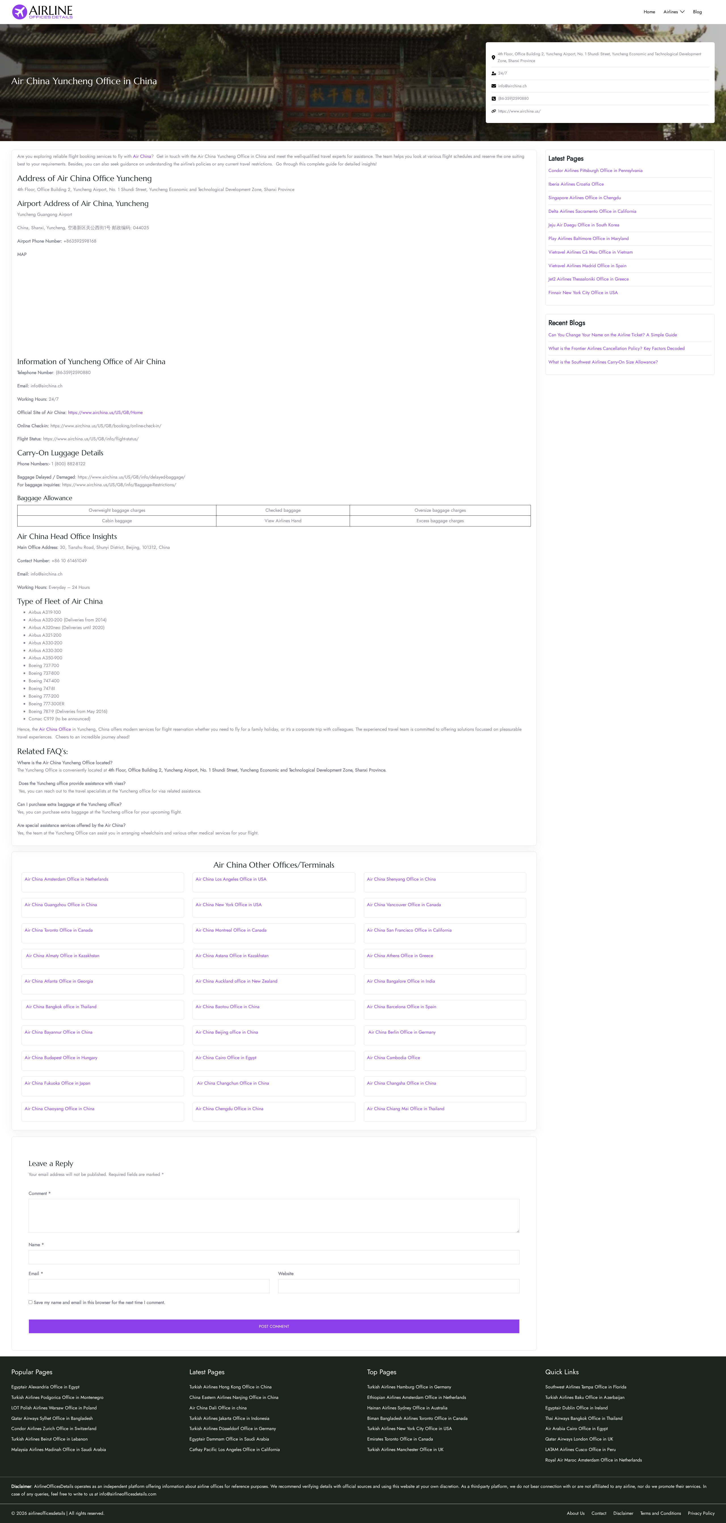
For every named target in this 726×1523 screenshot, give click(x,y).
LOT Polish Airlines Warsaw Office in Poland (54, 1408)
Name (36, 1244)
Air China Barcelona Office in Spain (401, 1006)
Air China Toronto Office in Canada (59, 930)
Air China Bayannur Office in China (58, 1032)
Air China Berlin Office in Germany (401, 1032)
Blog (697, 12)
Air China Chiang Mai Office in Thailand (405, 1108)
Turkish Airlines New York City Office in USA (409, 1428)
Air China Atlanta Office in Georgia (59, 981)
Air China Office (55, 729)
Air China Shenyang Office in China (401, 879)
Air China (142, 156)
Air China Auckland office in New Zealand (236, 981)
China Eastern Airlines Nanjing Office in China (233, 1397)
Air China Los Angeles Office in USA (231, 879)
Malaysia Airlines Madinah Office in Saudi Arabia (58, 1449)
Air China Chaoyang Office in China (59, 1108)
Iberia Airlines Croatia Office (576, 184)
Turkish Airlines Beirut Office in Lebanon (49, 1439)
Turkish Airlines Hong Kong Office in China (230, 1387)
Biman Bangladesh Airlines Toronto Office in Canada (417, 1418)
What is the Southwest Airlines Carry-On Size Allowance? (603, 362)
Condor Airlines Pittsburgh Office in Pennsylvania (595, 170)
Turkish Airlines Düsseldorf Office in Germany (232, 1428)
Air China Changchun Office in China (232, 1083)
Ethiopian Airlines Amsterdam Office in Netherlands (416, 1397)
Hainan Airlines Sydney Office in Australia (407, 1408)
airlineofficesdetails (46, 1513)
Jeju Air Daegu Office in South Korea (583, 225)
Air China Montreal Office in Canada (231, 930)
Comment (40, 1193)
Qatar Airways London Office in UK (579, 1439)
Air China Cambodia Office (393, 1057)
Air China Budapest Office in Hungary (61, 1057)
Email (36, 1273)
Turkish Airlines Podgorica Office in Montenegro (57, 1397)
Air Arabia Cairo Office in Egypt (576, 1428)
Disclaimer (623, 1513)
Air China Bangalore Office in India (401, 981)
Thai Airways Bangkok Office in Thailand (583, 1418)
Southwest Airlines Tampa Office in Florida (585, 1387)
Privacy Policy (701, 1513)
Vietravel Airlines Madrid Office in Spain (587, 265)
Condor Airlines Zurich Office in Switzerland (53, 1428)
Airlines (671, 12)
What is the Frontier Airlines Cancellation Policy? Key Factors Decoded (616, 348)
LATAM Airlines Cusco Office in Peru (580, 1449)
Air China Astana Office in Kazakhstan (232, 955)
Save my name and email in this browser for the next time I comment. (99, 1302)
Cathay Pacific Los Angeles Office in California (234, 1449)
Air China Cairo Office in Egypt (226, 1057)
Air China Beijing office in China (227, 1032)
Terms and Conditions (660, 1513)
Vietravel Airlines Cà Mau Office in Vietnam (590, 252)
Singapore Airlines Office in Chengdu (584, 197)
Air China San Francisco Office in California (409, 930)
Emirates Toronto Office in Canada (400, 1439)
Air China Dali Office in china (218, 1408)
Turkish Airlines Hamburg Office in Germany (409, 1387)
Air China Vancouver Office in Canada (404, 904)
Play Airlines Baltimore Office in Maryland (588, 238)
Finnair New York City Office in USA (583, 292)
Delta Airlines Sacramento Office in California (592, 211)
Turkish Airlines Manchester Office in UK (405, 1449)
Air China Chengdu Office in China (229, 1108)
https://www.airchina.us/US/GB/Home (105, 412)
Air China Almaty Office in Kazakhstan (62, 955)
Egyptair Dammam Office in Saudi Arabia (229, 1439)
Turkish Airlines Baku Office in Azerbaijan (584, 1397)
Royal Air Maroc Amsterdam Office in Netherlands (593, 1460)
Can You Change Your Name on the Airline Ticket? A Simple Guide (613, 335)
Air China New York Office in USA (229, 904)
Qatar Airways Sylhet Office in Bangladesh (52, 1418)
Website (286, 1273)
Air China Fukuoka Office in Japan (57, 1083)
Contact (599, 1513)
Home (649, 12)
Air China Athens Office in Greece (400, 955)
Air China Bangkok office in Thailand (60, 1006)
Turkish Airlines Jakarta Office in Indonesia (229, 1418)
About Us (575, 1513)
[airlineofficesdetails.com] (42, 11)
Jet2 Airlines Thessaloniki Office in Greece (588, 279)
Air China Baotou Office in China (227, 1006)
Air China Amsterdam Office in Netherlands (66, 879)
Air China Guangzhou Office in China (61, 904)
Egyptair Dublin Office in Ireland (576, 1408)
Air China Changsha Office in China (401, 1083)
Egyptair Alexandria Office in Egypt (45, 1387)
